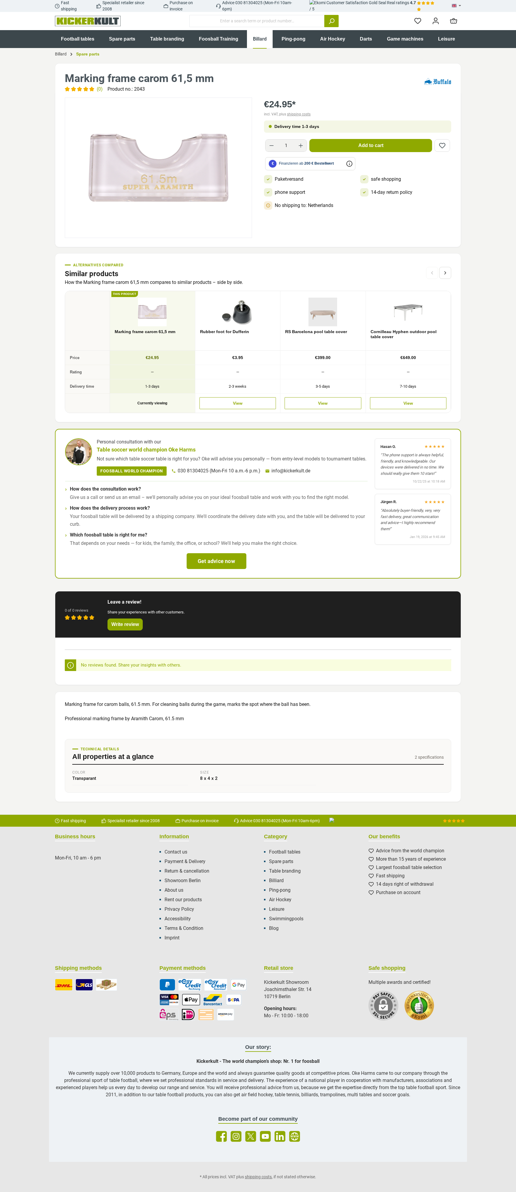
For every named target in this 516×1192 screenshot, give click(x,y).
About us (174, 890)
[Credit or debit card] (169, 1000)
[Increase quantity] (301, 145)
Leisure (276, 909)
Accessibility (178, 919)
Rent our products (183, 899)
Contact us (176, 852)
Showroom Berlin (183, 880)
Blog (274, 928)
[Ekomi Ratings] (422, 1008)
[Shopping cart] (453, 21)
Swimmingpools (286, 919)
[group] (158, 168)
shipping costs (299, 114)
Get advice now (216, 561)
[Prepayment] (206, 1015)
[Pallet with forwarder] (106, 985)
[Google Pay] (238, 985)
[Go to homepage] (88, 21)
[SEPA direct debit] (233, 1000)
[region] (158, 168)
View (237, 403)
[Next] (445, 273)
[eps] (169, 1015)
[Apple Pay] (191, 1000)
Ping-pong (280, 890)
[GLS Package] (84, 985)
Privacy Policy (179, 909)
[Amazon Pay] (225, 1015)
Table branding (285, 871)
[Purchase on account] (189, 985)
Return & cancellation (187, 871)
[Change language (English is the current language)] (456, 6)
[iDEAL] (188, 1015)
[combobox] (257, 21)
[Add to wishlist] (442, 145)
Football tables (284, 852)
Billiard (276, 880)
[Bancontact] (212, 1000)
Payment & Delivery (185, 861)
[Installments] (215, 985)
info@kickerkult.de (290, 471)
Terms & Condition (184, 928)
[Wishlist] (417, 21)
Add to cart (370, 145)
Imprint (172, 938)
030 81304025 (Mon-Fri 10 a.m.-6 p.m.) (219, 471)
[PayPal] (167, 985)
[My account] (435, 21)
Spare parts (281, 861)
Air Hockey (280, 899)
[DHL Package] (64, 985)
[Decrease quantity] (271, 145)
